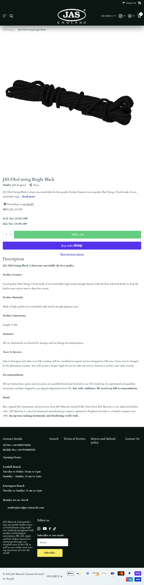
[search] (11, 16)
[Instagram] (38, 528)
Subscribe (50, 552)
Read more (28, 196)
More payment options (72, 254)
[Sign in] (131, 16)
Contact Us (132, 439)
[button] (11, 232)
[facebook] (50, 528)
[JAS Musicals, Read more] (122, 16)
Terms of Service (74, 439)
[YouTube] (45, 528)
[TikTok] (54, 528)
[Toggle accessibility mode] (139, 3)
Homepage (8, 29)
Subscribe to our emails (50, 535)
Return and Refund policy (103, 441)
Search (54, 439)
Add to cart (77, 234)
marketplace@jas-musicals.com (26, 507)
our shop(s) (28, 204)
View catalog (5, 16)
